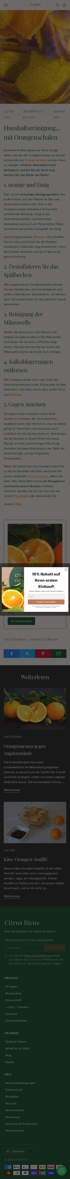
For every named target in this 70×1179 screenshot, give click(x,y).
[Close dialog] (66, 569)
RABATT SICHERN (46, 602)
